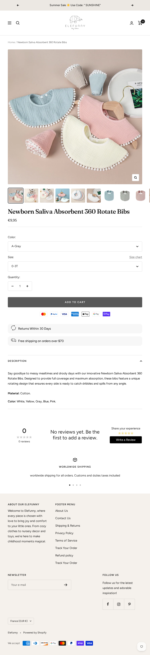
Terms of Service (66, 540)
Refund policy (64, 555)
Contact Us (63, 518)
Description (17, 360)
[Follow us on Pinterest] (129, 604)
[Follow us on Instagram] (118, 604)
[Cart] (140, 23)
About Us (61, 511)
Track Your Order (66, 548)
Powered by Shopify (34, 632)
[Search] (18, 23)
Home (11, 42)
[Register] (65, 584)
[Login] (131, 23)
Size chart (135, 257)
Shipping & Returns (67, 525)
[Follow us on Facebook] (108, 604)
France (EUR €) (19, 621)
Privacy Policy (64, 533)
